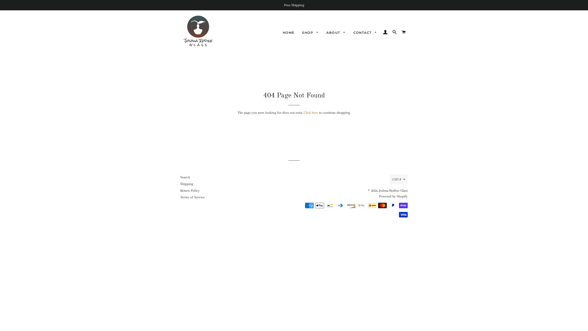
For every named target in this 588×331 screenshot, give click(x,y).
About (333, 33)
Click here (311, 113)
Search (185, 177)
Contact (363, 33)
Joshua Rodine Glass (393, 190)
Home (288, 33)
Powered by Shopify (393, 196)
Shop (308, 33)
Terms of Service (192, 197)
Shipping (186, 184)
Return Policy (190, 190)
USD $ (396, 179)
